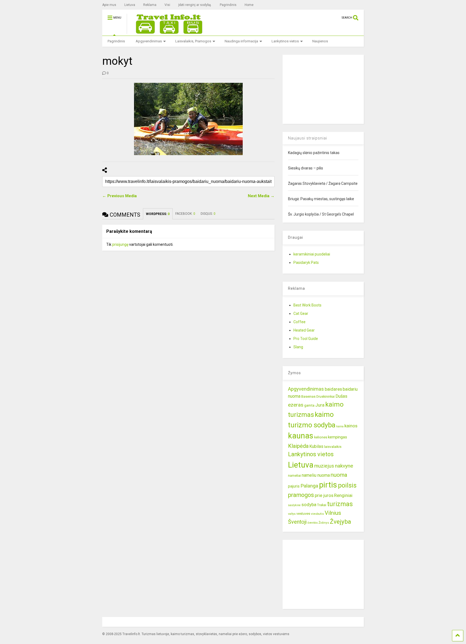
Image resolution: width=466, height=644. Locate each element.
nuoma (339, 475)
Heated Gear (304, 330)
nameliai (294, 475)
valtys (292, 514)
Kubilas (316, 446)
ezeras (295, 405)
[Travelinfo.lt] (167, 32)
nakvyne (344, 466)
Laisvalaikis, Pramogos (193, 41)
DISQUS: (208, 214)
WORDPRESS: (158, 214)
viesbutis (317, 514)
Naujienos (320, 41)
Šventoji (297, 522)
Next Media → (261, 195)
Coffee (299, 322)
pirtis (328, 484)
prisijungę (120, 244)
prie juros (324, 495)
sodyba (308, 504)
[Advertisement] (323, 88)
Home (249, 5)
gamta (309, 405)
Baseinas (308, 396)
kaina (340, 426)
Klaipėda (298, 446)
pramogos (301, 495)
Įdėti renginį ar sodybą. (195, 5)
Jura (319, 405)
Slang (298, 347)
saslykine (294, 505)
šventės (312, 522)
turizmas (340, 504)
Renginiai (343, 495)
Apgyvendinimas (149, 41)
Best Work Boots (307, 305)
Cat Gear (300, 313)
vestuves (303, 514)
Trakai (321, 505)
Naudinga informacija (241, 41)
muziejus (324, 466)
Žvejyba (340, 521)
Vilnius (333, 513)
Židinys (323, 522)
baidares (333, 389)
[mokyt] (188, 119)
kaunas (300, 435)
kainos (350, 425)
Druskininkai (325, 396)
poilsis (347, 485)
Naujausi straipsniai (307, 138)
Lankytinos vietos (285, 41)
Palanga (309, 486)
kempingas (337, 437)
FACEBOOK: (185, 214)
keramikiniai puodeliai (311, 254)
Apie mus (109, 5)
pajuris (294, 486)
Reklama (149, 5)
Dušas (341, 396)
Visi (167, 5)
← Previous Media (119, 195)
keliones (320, 437)
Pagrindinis (228, 5)
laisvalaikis (332, 446)
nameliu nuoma (316, 475)
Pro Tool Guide (305, 338)
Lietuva (129, 5)
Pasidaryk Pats (306, 262)
